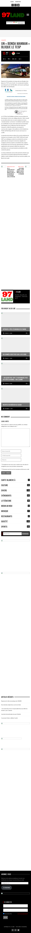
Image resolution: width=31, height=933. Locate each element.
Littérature (15, 501)
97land (18, 53)
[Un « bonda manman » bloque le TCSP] (15, 70)
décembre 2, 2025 (9, 408)
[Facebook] (12, 5)
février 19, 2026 (8, 333)
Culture (15, 485)
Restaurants (15, 516)
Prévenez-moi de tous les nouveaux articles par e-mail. (15, 469)
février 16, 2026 (8, 383)
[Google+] (15, 5)
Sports (15, 526)
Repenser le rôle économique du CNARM (11, 701)
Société (4, 40)
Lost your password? (23, 913)
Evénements (15, 495)
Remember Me (8, 913)
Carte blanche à (15, 480)
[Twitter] (18, 5)
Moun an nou (15, 506)
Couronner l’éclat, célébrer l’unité (9, 718)
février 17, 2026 (8, 358)
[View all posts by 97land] (13, 53)
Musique (15, 511)
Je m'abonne (6, 888)
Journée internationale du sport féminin (11, 714)
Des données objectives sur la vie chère (11, 704)
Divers (15, 490)
